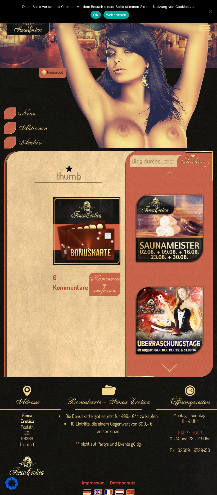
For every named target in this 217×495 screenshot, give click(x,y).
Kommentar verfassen (104, 284)
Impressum (93, 483)
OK (95, 15)
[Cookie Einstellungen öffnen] (11, 488)
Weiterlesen (116, 15)
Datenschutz (122, 483)
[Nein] (210, 11)
